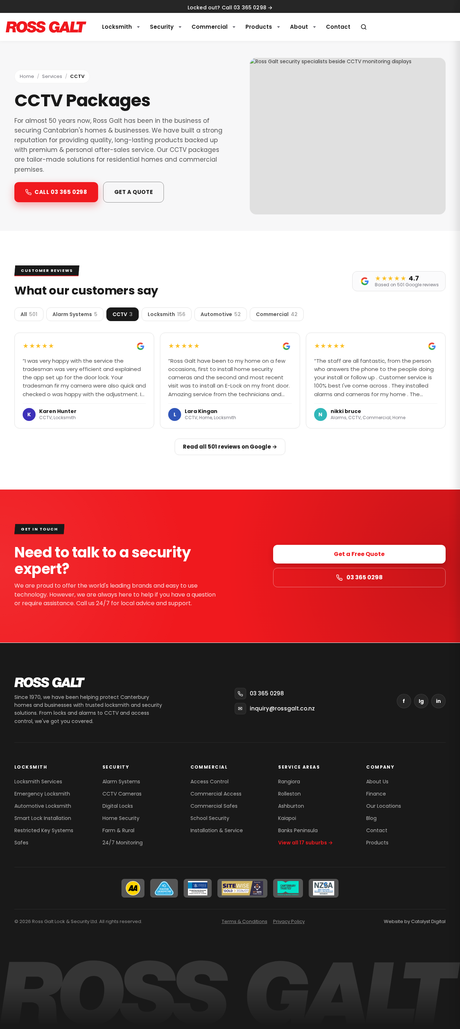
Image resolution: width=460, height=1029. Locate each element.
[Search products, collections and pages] (363, 26)
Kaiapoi (287, 818)
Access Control (209, 781)
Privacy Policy (289, 921)
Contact (376, 830)
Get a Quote (133, 192)
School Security (209, 818)
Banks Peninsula (298, 830)
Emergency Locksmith (42, 793)
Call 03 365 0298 (60, 192)
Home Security (120, 818)
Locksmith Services (38, 781)
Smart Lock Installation (42, 818)
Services (52, 76)
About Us (377, 781)
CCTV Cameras (122, 793)
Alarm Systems (121, 781)
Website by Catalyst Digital (415, 921)
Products (258, 27)
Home (27, 76)
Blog (371, 818)
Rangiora (289, 781)
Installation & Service (216, 830)
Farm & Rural (118, 830)
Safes (21, 842)
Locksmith (117, 27)
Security (162, 27)
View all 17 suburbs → (305, 842)
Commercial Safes (214, 806)
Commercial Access (216, 793)
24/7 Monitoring (122, 842)
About (299, 27)
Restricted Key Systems (43, 830)
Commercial (209, 27)
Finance (376, 793)
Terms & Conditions (244, 921)
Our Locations (383, 806)
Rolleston (289, 793)
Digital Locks (117, 806)
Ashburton (291, 806)
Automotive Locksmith (42, 806)
